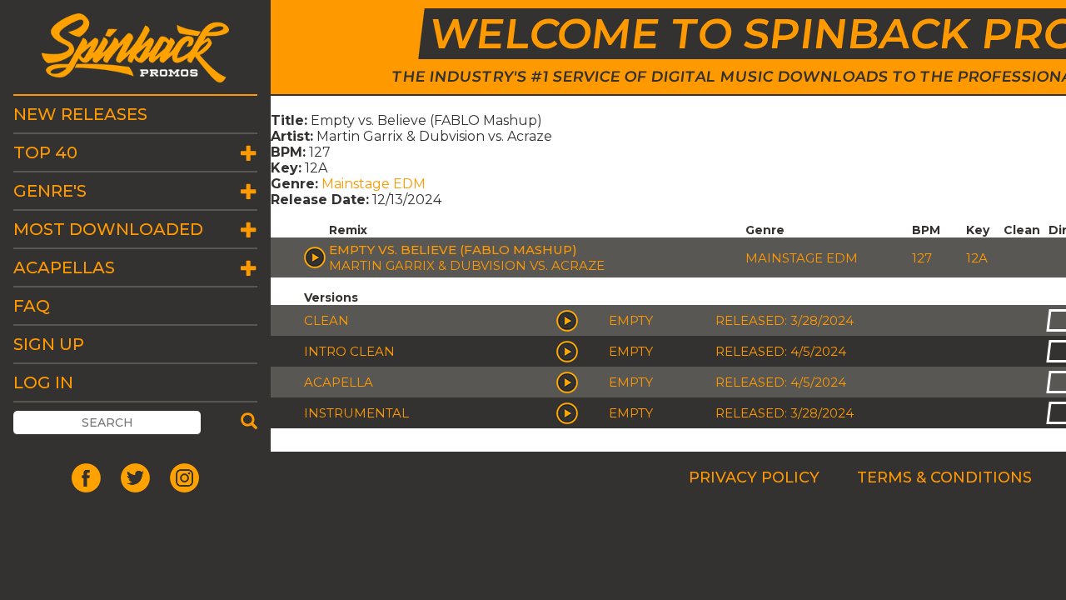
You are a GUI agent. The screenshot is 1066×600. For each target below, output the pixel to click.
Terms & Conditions (944, 477)
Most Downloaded (108, 229)
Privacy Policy (754, 477)
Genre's (50, 191)
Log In (43, 382)
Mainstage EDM (373, 184)
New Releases (80, 114)
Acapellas (64, 268)
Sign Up (48, 344)
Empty (631, 320)
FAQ (31, 306)
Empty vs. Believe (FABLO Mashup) (453, 250)
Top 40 (45, 152)
